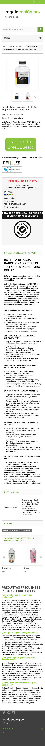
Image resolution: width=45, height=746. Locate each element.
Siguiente (35, 97)
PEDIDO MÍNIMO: (11, 198)
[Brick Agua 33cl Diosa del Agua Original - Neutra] (11, 556)
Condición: (6, 118)
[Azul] (5, 194)
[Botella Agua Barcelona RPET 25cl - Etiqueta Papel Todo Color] (17, 96)
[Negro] (7, 194)
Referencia (6, 115)
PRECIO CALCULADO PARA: (15, 204)
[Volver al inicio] (4, 46)
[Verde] (10, 194)
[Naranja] (12, 194)
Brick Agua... (7, 568)
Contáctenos (38, 2)
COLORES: (8, 192)
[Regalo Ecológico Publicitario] (22, 13)
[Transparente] (15, 194)
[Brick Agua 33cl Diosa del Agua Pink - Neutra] (33, 556)
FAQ (3, 732)
